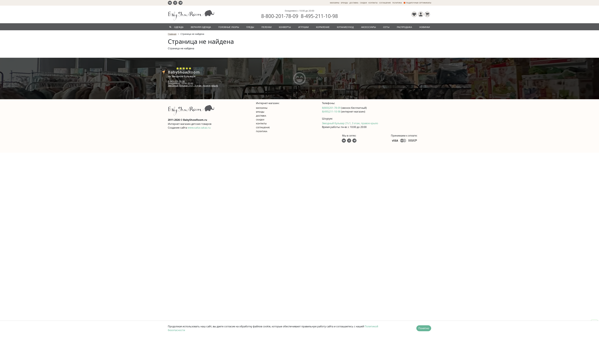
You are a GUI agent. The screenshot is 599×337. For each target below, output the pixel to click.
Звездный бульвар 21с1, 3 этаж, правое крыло (193, 85)
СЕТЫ (386, 27)
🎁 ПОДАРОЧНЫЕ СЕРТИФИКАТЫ (417, 3)
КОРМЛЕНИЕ (323, 27)
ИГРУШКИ (303, 27)
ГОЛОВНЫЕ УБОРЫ (228, 27)
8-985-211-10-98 (176, 81)
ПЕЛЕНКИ (266, 27)
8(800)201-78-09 (331, 108)
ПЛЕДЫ (250, 27)
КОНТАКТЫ (372, 3)
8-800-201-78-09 (279, 16)
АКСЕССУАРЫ (368, 27)
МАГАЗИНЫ (334, 3)
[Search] (170, 26)
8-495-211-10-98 (319, 16)
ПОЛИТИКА (397, 3)
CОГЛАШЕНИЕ (385, 3)
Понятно (423, 328)
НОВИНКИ (424, 27)
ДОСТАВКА (353, 3)
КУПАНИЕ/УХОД (345, 27)
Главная (172, 33)
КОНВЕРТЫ (285, 27)
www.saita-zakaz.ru (199, 127)
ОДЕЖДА (178, 27)
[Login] (420, 14)
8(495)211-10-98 (331, 111)
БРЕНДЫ (344, 3)
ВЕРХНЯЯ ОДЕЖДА (201, 27)
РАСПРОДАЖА (404, 27)
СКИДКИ (363, 3)
